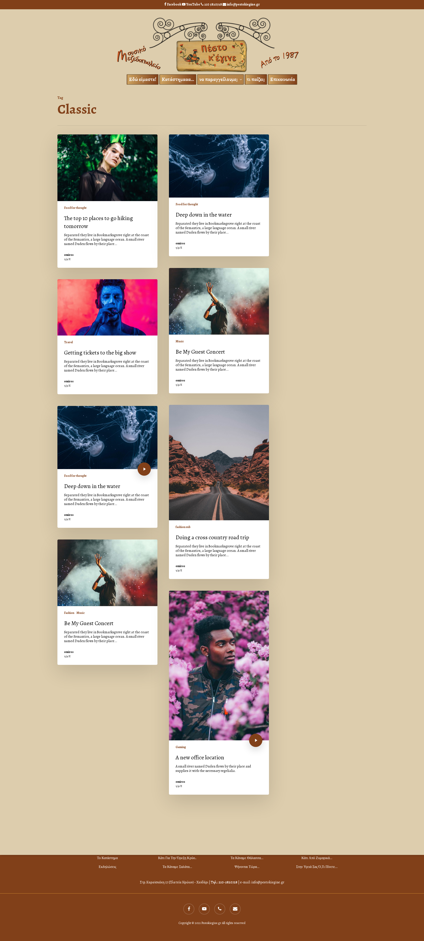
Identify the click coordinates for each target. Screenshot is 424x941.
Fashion (69, 613)
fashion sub (183, 527)
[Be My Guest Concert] (219, 330)
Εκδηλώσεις (107, 867)
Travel (68, 342)
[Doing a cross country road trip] (219, 492)
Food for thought (75, 208)
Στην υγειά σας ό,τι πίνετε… (316, 867)
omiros (69, 255)
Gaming (181, 747)
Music (180, 341)
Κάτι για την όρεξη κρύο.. (177, 858)
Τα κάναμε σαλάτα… (177, 867)
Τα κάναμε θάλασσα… (247, 858)
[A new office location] (219, 693)
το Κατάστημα (107, 858)
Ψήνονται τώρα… (247, 867)
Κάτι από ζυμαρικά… (316, 858)
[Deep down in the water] (219, 195)
